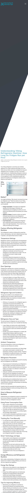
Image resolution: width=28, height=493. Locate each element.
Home (2, 159)
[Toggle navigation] (25, 4)
